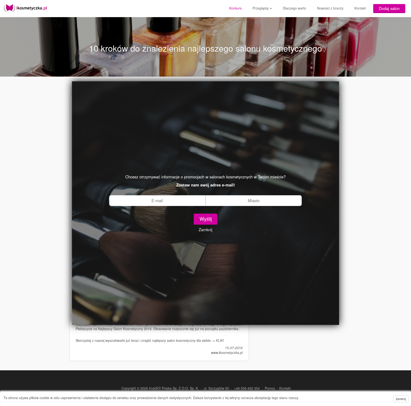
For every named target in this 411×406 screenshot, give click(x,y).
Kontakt (360, 8)
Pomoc (270, 388)
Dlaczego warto (294, 8)
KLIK (219, 340)
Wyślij (206, 218)
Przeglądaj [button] (261, 8)
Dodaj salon (389, 8)
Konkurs (235, 8)
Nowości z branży (330, 8)
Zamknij (205, 229)
